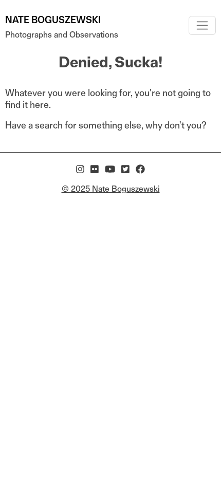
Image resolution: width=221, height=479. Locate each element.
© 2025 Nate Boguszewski (111, 189)
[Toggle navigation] (202, 25)
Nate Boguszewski (53, 19)
